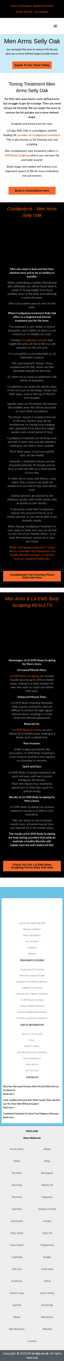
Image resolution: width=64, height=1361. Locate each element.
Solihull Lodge (17, 1293)
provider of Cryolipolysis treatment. (39, 135)
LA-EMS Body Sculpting (24, 676)
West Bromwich (17, 1329)
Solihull (47, 1281)
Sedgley (47, 1257)
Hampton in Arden (47, 1209)
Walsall (16, 1317)
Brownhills (17, 1197)
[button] (55, 26)
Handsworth (17, 1221)
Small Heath (47, 1269)
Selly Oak (17, 1269)
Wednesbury (47, 1317)
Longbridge (17, 1257)
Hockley (47, 1221)
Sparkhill (17, 1305)
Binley (47, 1161)
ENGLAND (32, 1131)
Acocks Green (17, 1149)
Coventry (32, 1341)
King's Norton (17, 1245)
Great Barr (17, 1209)
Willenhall (47, 1329)
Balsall (17, 1161)
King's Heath (17, 1233)
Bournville (17, 1185)
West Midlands (32, 1137)
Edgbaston (47, 1197)
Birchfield (17, 1173)
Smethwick (16, 1281)
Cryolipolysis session (34, 340)
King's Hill (47, 1233)
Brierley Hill (47, 1185)
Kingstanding (47, 1245)
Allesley (47, 1149)
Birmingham (47, 1173)
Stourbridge (47, 1305)
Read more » (9, 1094)
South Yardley (47, 1293)
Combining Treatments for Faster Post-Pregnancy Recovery (31, 1114)
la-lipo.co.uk (40, 1353)
